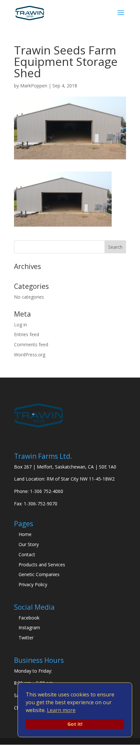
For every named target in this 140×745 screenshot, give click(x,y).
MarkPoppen (33, 85)
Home (25, 534)
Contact (27, 554)
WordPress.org (29, 354)
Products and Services (42, 564)
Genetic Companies (39, 574)
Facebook (29, 618)
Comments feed (31, 344)
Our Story (29, 544)
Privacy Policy (33, 584)
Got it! (74, 724)
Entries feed (26, 334)
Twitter (26, 637)
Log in (20, 324)
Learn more (61, 710)
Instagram (29, 627)
